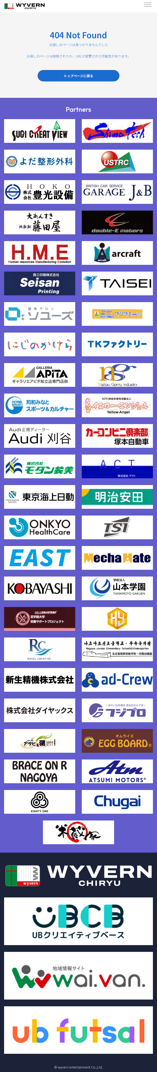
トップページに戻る (78, 75)
